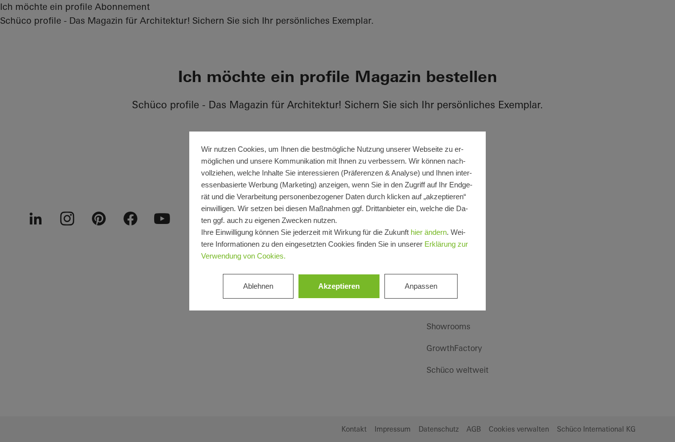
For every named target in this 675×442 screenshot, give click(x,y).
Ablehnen (258, 286)
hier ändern (429, 232)
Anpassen (421, 286)
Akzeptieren (339, 286)
